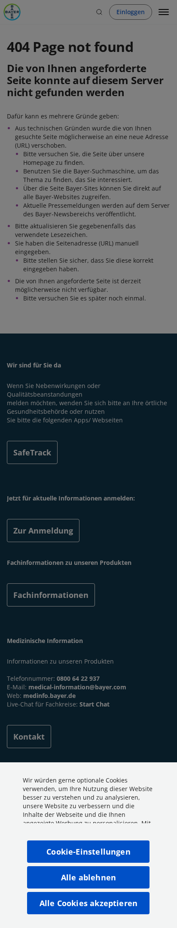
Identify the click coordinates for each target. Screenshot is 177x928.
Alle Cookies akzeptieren (88, 903)
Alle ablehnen (88, 877)
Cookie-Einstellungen (88, 851)
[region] (88, 845)
